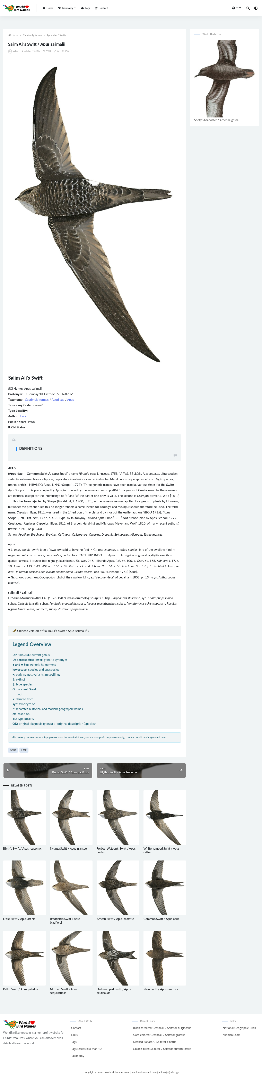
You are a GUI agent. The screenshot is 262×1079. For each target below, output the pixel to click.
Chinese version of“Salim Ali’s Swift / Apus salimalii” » (53, 631)
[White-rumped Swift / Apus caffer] (164, 817)
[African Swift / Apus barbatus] (118, 887)
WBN (15, 51)
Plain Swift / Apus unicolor (160, 989)
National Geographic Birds (239, 1028)
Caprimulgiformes (32, 35)
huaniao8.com (232, 1035)
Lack (23, 416)
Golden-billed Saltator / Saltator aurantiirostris (162, 1049)
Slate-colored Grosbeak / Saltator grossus (159, 1035)
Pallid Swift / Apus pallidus (20, 989)
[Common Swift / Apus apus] (164, 887)
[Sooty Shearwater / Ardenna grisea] (224, 78)
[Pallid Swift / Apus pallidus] (24, 958)
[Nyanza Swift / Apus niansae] (71, 817)
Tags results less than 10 (86, 1049)
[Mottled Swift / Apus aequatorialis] (71, 958)
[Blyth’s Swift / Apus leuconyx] (24, 817)
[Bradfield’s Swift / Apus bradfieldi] (71, 887)
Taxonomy (77, 1056)
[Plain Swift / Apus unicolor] (164, 958)
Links (74, 1035)
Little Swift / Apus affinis (19, 919)
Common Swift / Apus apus (161, 919)
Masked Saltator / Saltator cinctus (154, 1042)
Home (49, 8)
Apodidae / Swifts (56, 35)
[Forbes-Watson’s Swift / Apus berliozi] (118, 817)
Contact (103, 8)
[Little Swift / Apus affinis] (24, 887)
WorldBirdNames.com (117, 1072)
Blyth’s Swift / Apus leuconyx (22, 848)
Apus (70, 399)
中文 (239, 8)
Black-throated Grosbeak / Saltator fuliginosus (162, 1028)
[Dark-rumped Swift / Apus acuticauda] (118, 958)
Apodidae (58, 399)
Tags (87, 8)
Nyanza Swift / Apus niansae (68, 848)
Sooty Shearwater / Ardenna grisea (216, 120)
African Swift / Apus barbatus (115, 919)
